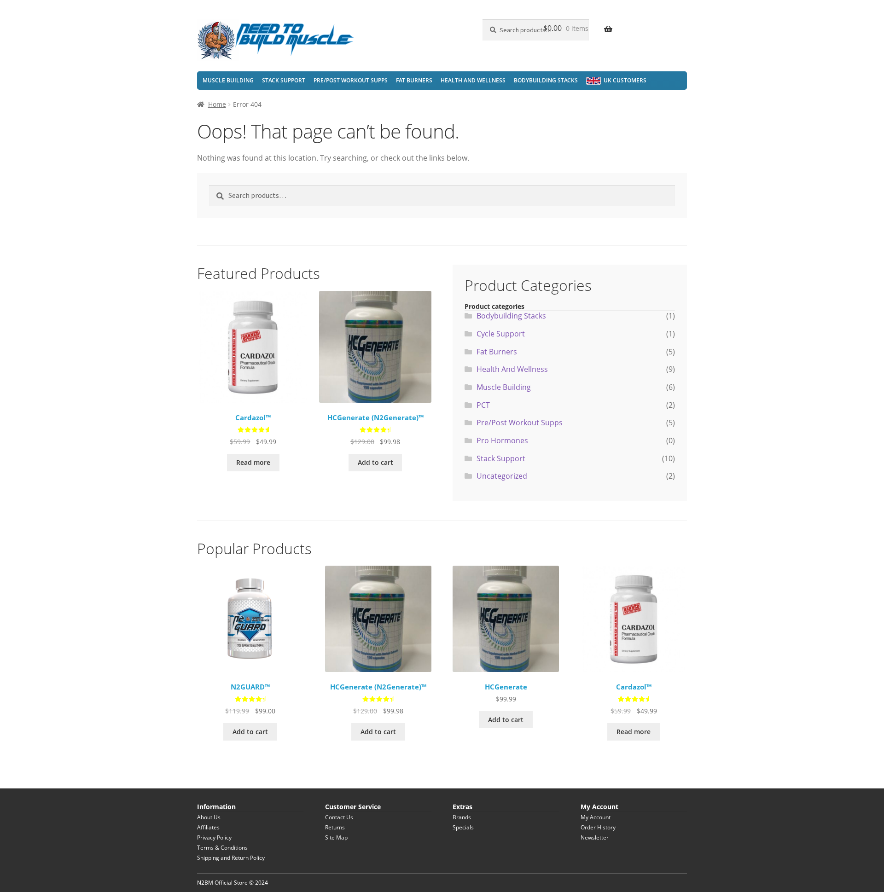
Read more (253, 462)
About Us (209, 817)
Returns (335, 827)
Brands (462, 817)
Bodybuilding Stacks (546, 80)
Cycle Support (501, 334)
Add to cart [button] (375, 462)
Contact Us (339, 817)
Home (217, 104)
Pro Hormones (502, 440)
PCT (483, 405)
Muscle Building (228, 80)
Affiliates (208, 827)
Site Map (336, 837)
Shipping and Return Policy (231, 858)
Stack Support (283, 80)
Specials (463, 827)
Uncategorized (502, 476)
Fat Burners (414, 80)
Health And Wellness (473, 80)
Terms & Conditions (222, 847)
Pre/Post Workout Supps (351, 80)
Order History (598, 827)
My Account (596, 817)
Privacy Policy (214, 837)
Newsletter (595, 837)
